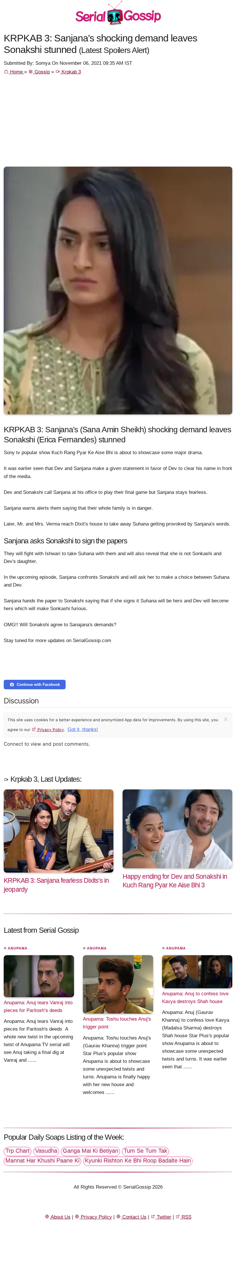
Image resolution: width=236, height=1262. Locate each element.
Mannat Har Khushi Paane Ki (42, 1160)
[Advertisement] (118, 123)
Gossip (41, 72)
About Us (60, 1217)
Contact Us (133, 1217)
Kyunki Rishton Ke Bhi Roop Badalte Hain (138, 1160)
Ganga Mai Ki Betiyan (90, 1150)
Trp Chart (17, 1150)
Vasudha (46, 1150)
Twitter (163, 1217)
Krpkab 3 (70, 72)
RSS (185, 1217)
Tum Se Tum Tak (145, 1150)
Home (16, 72)
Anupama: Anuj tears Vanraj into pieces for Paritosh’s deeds (38, 1006)
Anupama (18, 948)
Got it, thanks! (83, 729)
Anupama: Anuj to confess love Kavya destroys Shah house (195, 997)
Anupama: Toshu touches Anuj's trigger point (117, 1022)
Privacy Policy (50, 729)
